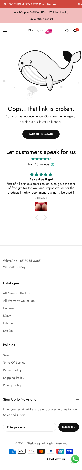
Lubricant (9, 323)
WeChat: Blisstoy (14, 267)
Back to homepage (41, 134)
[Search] (67, 30)
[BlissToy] (41, 30)
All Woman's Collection (19, 300)
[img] (41, 159)
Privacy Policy (12, 385)
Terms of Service (14, 362)
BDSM (7, 315)
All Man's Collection (16, 293)
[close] (79, 4)
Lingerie (8, 308)
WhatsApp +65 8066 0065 (22, 260)
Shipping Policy (13, 377)
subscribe (68, 427)
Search (7, 355)
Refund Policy (12, 370)
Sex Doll (8, 330)
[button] (38, 217)
